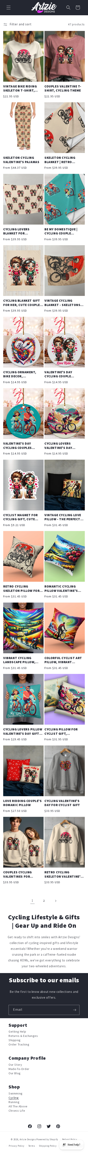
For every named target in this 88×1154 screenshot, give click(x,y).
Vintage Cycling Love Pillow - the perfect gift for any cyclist (62, 517)
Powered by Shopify (47, 1139)
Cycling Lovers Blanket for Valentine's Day (17, 231)
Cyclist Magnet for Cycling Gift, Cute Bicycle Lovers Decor (21, 517)
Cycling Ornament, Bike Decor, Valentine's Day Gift (21, 374)
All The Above (18, 1106)
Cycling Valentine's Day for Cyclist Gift (62, 803)
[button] (8, 7)
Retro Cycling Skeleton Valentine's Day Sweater (63, 874)
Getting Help (17, 1031)
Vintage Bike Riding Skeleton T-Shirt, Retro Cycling (20, 88)
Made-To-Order (19, 1069)
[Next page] (55, 901)
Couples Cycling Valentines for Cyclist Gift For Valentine (17, 874)
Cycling (14, 1098)
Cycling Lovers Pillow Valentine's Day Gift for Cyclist (22, 731)
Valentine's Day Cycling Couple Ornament (58, 374)
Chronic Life (17, 1111)
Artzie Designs (28, 1139)
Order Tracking (19, 1044)
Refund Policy (69, 1139)
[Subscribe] (74, 1010)
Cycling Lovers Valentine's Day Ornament (58, 446)
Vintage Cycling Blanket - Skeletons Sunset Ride (62, 303)
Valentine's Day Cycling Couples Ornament (17, 446)
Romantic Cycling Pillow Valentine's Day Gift (61, 589)
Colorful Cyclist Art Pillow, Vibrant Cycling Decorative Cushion (63, 660)
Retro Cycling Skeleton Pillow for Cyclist (21, 589)
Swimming (16, 1093)
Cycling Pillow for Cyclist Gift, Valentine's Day (61, 731)
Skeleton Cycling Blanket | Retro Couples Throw (59, 160)
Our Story (15, 1065)
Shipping (15, 1040)
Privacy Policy (16, 1146)
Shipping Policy (48, 1146)
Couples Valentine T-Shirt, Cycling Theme (62, 88)
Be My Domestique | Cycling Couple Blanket (61, 231)
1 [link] (32, 901)
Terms (31, 1146)
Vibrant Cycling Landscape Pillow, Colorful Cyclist (19, 660)
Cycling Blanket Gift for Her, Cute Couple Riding (21, 303)
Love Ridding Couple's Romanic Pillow (22, 803)
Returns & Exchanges (23, 1036)
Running (14, 1102)
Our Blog (15, 1073)
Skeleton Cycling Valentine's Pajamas (21, 160)
